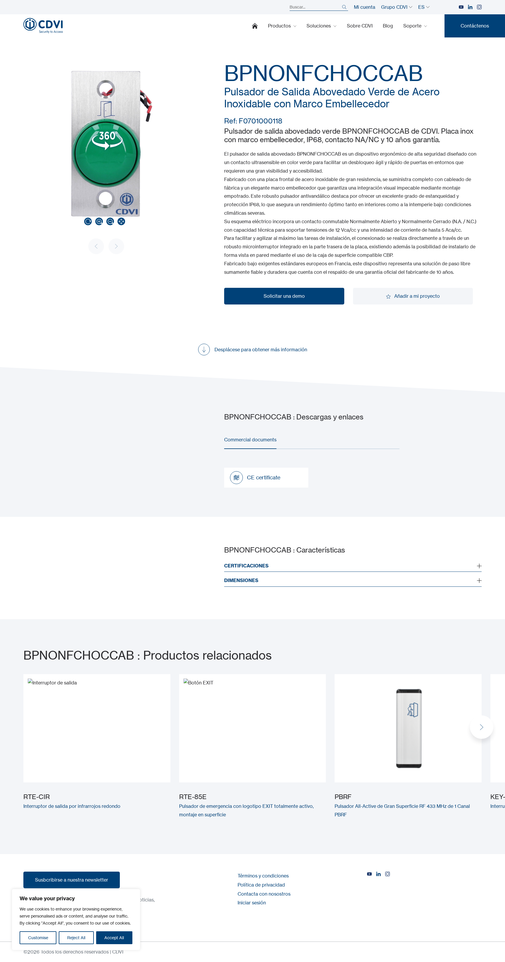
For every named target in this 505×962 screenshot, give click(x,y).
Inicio (255, 26)
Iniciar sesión (252, 903)
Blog (388, 26)
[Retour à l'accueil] (43, 26)
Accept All (114, 937)
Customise (38, 937)
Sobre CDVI (360, 26)
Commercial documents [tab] (250, 440)
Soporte (413, 26)
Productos (280, 26)
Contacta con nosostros (264, 894)
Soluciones (319, 26)
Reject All (76, 937)
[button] (481, 727)
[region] (76, 919)
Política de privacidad (261, 885)
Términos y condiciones (263, 876)
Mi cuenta (364, 7)
